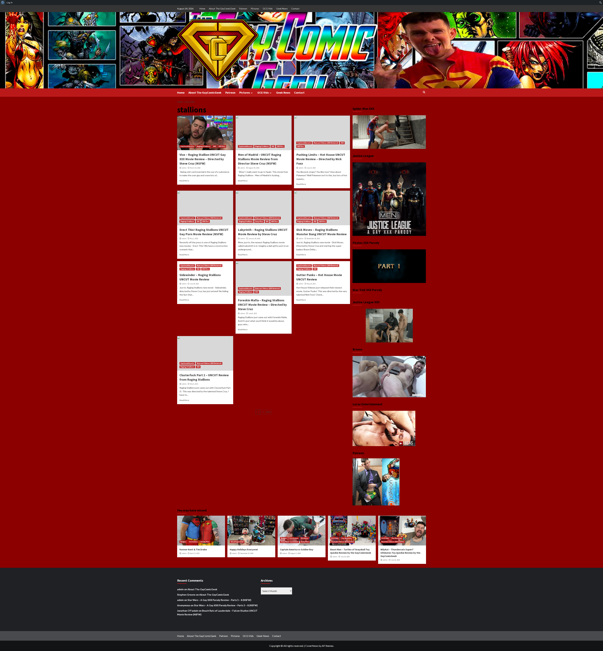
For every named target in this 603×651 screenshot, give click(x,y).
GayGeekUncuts (187, 146)
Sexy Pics (259, 221)
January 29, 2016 (254, 238)
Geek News (282, 8)
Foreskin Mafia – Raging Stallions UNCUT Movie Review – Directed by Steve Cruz (262, 304)
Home (202, 8)
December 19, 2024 (246, 553)
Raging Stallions (203, 146)
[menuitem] (2, 2)
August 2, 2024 (296, 553)
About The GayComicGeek (222, 8)
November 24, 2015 (313, 238)
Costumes (193, 542)
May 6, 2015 (194, 384)
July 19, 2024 (345, 557)
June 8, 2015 (252, 313)
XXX (214, 146)
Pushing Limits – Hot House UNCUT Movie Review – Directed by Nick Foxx (320, 159)
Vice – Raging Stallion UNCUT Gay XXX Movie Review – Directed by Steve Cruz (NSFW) (202, 159)
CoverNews (311, 645)
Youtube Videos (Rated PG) (342, 542)
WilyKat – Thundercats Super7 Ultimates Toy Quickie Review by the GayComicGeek (400, 553)
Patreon (243, 8)
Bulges (183, 542)
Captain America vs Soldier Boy (296, 549)
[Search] (424, 92)
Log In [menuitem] (10, 2)
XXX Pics (222, 146)
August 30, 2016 (253, 168)
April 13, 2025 (194, 553)
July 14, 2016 (311, 168)
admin (184, 168)
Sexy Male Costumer (289, 542)
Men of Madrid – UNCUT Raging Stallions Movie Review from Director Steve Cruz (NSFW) (259, 159)
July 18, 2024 (395, 560)
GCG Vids (268, 8)
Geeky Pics (204, 542)
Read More (184, 180)
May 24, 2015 (311, 284)
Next (269, 412)
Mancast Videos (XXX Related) (326, 143)
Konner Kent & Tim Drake (193, 549)
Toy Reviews (346, 538)
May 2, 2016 (194, 238)
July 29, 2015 (194, 284)
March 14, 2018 (195, 168)
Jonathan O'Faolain (187, 610)
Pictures (255, 8)
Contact (295, 8)
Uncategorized (237, 542)
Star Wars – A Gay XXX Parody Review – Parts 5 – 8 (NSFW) (219, 600)
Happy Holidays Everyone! (244, 549)
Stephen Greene (186, 594)
